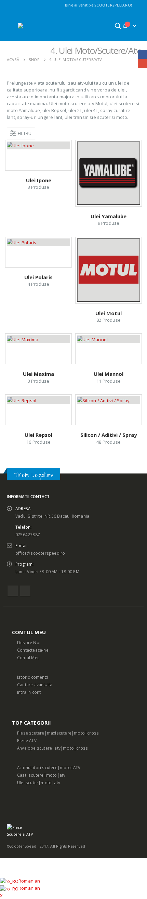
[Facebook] (136, 5)
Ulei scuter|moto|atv (38, 782)
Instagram (25, 591)
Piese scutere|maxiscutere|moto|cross (58, 733)
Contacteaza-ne (33, 650)
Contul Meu (28, 657)
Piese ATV (27, 740)
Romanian (29, 881)
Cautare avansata (34, 684)
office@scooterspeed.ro (40, 553)
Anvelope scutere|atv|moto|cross (52, 748)
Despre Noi (28, 642)
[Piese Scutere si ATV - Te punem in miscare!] (36, 25)
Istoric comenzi (32, 677)
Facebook (13, 591)
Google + (142, 63)
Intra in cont (29, 692)
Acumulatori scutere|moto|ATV (49, 767)
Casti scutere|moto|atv (41, 775)
